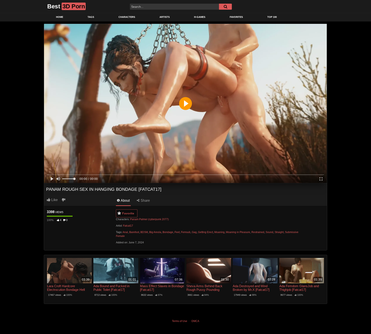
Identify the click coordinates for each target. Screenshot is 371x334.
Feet (177, 232)
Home (59, 17)
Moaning (219, 232)
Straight (279, 232)
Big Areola (155, 232)
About (125, 200)
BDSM (144, 232)
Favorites (236, 17)
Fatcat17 (128, 225)
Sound (269, 232)
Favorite (128, 213)
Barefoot (134, 232)
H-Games (199, 17)
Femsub (185, 232)
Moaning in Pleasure (238, 232)
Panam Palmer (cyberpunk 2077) (149, 219)
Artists (165, 17)
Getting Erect (205, 232)
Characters (127, 17)
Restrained (257, 232)
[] (225, 7)
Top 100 (272, 17)
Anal (125, 232)
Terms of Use (179, 321)
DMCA (195, 321)
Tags (91, 17)
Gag (194, 232)
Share (145, 200)
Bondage (168, 232)
